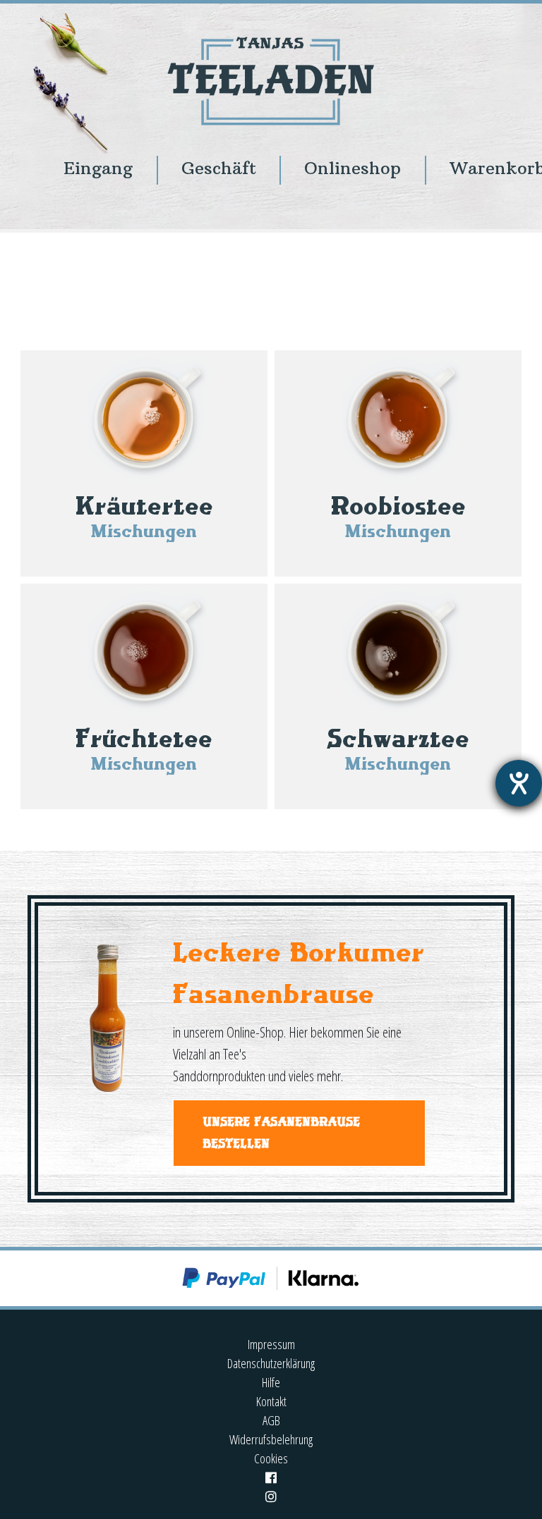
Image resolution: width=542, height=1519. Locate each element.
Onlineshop (352, 168)
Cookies (271, 1458)
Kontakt (271, 1401)
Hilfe (271, 1382)
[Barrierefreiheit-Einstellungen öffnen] (518, 783)
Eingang (98, 168)
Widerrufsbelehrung (271, 1439)
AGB (271, 1420)
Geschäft (218, 168)
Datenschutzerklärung (271, 1363)
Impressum (271, 1344)
